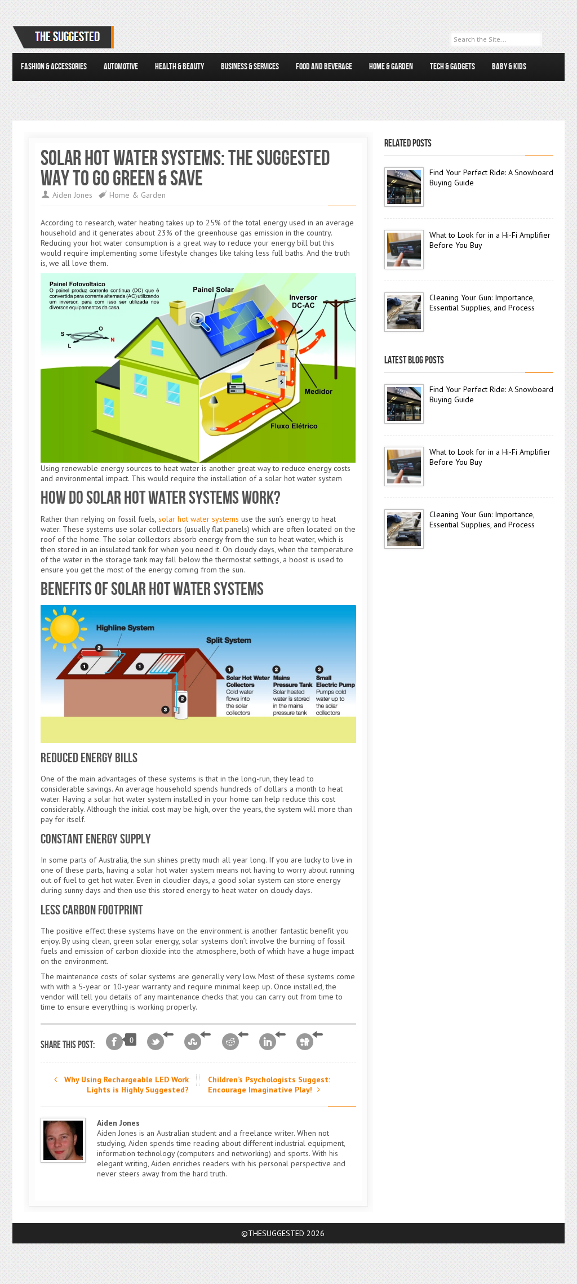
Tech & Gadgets (452, 66)
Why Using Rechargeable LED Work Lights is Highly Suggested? (125, 1084)
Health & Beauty (179, 66)
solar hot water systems (198, 519)
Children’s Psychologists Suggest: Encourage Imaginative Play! (269, 1084)
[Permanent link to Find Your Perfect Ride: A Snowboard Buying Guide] (404, 187)
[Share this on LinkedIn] (272, 1041)
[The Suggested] (65, 37)
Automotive (121, 66)
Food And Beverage (324, 66)
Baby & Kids (509, 66)
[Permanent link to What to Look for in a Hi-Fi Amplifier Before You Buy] (404, 249)
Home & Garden (391, 66)
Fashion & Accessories (54, 66)
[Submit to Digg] (309, 1041)
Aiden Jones (72, 195)
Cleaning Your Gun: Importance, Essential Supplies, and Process (482, 302)
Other (29, 95)
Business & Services (250, 66)
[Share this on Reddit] (235, 1041)
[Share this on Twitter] (160, 1041)
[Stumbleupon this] (197, 1041)
